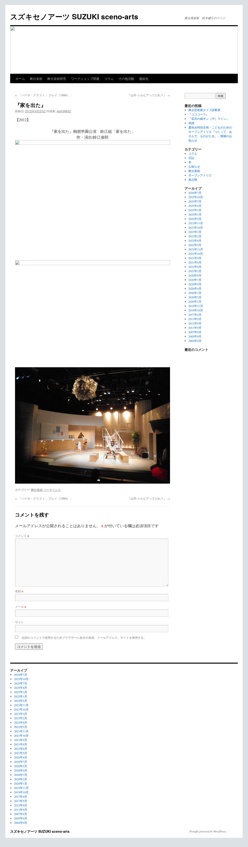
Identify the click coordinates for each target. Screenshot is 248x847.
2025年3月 (195, 210)
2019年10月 (195, 310)
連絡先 (143, 78)
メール (20, 606)
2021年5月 (195, 271)
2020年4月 (195, 288)
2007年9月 (195, 332)
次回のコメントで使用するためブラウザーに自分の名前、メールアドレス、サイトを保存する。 (84, 637)
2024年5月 (195, 219)
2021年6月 (195, 267)
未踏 (191, 123)
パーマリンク (52, 489)
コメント (22, 535)
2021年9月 (195, 258)
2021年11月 (195, 249)
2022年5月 (195, 245)
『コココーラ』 (198, 114)
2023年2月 (195, 236)
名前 (19, 591)
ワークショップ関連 (85, 78)
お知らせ (194, 166)
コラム (109, 78)
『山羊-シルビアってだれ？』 (149, 95)
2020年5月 (195, 284)
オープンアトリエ (200, 175)
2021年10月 (195, 253)
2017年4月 (195, 314)
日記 (191, 158)
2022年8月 (195, 240)
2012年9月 (195, 323)
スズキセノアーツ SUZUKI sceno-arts (74, 16)
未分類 (192, 179)
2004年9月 (195, 341)
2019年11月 (195, 306)
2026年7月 (195, 193)
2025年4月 (195, 206)
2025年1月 (195, 214)
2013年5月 (195, 319)
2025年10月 (195, 197)
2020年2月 (195, 297)
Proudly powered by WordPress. (208, 831)
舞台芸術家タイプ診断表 (204, 110)
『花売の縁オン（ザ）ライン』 (208, 118)
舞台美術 (36, 78)
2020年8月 (195, 275)
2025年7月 (195, 201)
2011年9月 (195, 328)
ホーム (20, 78)
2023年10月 (195, 227)
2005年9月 (195, 336)
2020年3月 (195, 293)
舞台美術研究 (56, 78)
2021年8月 (195, 262)
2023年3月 (195, 232)
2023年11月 (195, 223)
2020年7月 (195, 280)
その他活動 (126, 78)
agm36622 (64, 111)
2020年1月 (195, 301)
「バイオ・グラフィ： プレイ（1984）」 (44, 95)
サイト (19, 622)
